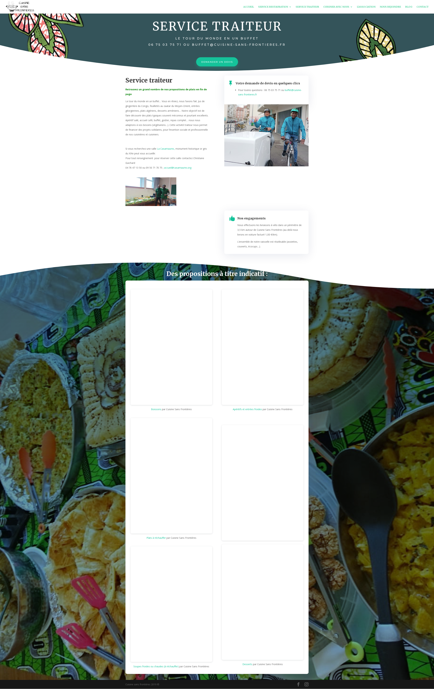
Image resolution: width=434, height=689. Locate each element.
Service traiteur (307, 7)
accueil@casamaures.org (177, 167)
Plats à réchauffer (156, 537)
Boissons (156, 409)
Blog (408, 7)
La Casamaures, (166, 148)
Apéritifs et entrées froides (247, 409)
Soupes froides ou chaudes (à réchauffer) (156, 666)
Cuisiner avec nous (336, 7)
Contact (423, 7)
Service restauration (273, 7)
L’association (366, 7)
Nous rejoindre (390, 7)
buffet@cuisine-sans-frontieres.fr (239, 45)
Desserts (247, 664)
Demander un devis (217, 61)
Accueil (248, 7)
